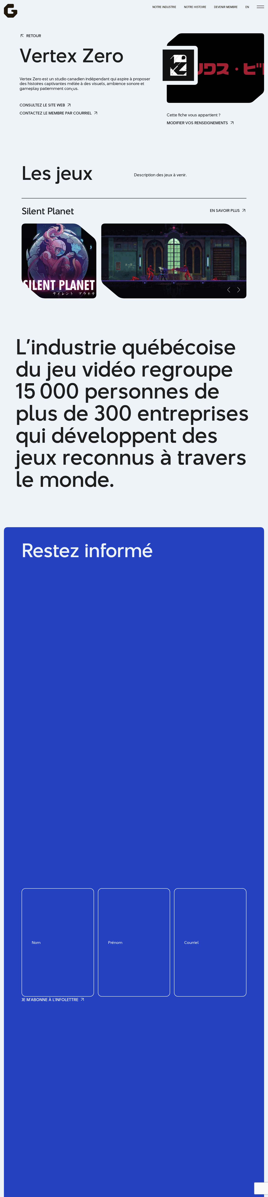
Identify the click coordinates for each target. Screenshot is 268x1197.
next (238, 290)
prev (230, 290)
